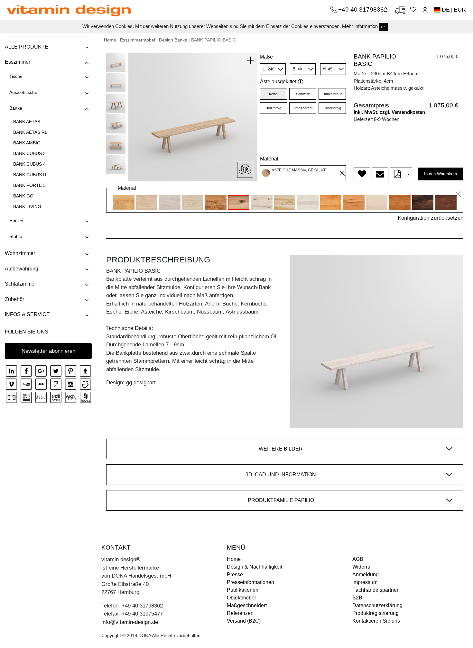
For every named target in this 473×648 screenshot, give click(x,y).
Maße (266, 56)
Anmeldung (365, 574)
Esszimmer (17, 62)
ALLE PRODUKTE (26, 47)
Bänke (15, 108)
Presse (235, 574)
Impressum (364, 582)
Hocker (16, 220)
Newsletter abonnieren (48, 351)
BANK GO (23, 195)
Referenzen (240, 613)
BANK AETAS (26, 121)
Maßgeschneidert (247, 605)
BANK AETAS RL (30, 132)
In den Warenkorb (440, 173)
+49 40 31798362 (363, 9)
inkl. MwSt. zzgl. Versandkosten (389, 112)
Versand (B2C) (244, 621)
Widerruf (362, 567)
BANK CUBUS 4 (29, 164)
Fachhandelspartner (375, 590)
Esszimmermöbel (137, 39)
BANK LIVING (27, 206)
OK (383, 27)
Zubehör (14, 299)
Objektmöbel (241, 597)
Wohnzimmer (20, 253)
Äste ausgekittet (278, 81)
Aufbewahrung (21, 268)
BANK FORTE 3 (29, 185)
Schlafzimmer (20, 284)
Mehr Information (360, 26)
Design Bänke (173, 39)
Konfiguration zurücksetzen (430, 218)
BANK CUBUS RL (31, 174)
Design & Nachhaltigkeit (254, 567)
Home (110, 39)
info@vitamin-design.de (129, 622)
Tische (16, 76)
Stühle (15, 236)
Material (269, 158)
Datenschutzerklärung (377, 605)
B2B (357, 597)
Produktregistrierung (375, 613)
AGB (357, 559)
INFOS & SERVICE (27, 314)
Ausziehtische (23, 92)
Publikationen (242, 590)
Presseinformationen (250, 582)
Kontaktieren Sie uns (376, 621)
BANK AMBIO (27, 142)
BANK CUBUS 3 (29, 153)
